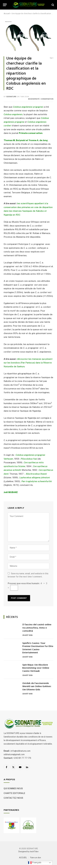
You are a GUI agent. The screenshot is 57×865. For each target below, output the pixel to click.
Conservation (46, 99)
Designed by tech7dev (28, 851)
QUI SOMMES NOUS (13, 788)
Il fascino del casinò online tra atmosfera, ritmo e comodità (36, 627)
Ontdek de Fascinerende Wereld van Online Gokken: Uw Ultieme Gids (36, 686)
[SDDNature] (28, 5)
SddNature (11, 96)
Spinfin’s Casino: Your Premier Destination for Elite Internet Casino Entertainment (37, 647)
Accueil (7, 14)
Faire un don (35, 857)
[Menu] (5, 4)
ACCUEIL (23, 857)
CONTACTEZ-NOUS (13, 798)
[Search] (52, 4)
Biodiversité (34, 99)
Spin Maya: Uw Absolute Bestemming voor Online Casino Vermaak (35, 667)
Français (36, 862)
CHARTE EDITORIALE (14, 793)
